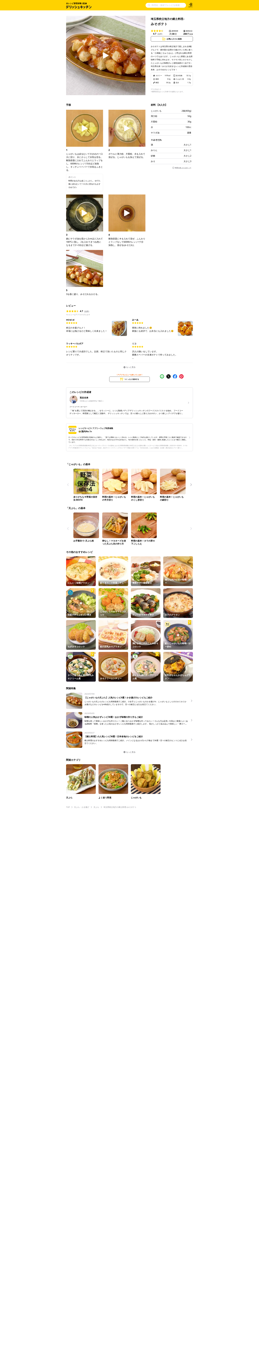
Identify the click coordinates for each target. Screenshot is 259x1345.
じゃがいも (156, 111)
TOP (68, 807)
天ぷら (96, 807)
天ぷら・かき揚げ (81, 807)
